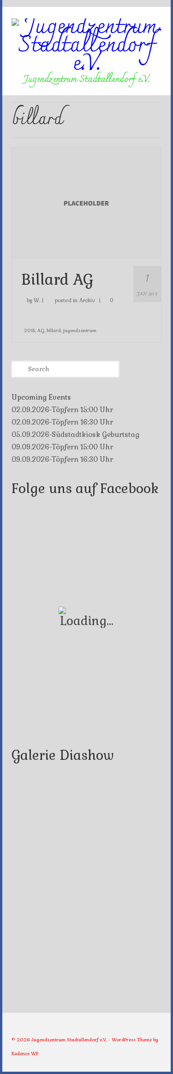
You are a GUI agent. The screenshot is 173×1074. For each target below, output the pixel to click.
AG (40, 330)
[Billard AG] (86, 202)
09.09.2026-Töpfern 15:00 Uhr (62, 446)
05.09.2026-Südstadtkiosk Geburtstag (75, 434)
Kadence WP (25, 1054)
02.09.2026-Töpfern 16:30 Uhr (62, 422)
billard (54, 330)
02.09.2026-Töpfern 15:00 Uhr (62, 409)
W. (37, 300)
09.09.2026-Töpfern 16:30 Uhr (62, 459)
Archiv (87, 300)
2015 (29, 330)
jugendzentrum (79, 330)
